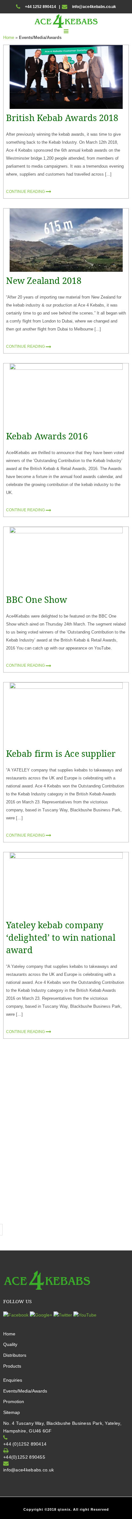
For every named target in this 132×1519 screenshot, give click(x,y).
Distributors (14, 1355)
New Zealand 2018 (44, 280)
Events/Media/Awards (25, 1391)
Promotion (13, 1401)
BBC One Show (36, 599)
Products (12, 1366)
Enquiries (12, 1380)
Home (8, 37)
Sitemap (11, 1412)
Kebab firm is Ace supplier (61, 753)
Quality (10, 1344)
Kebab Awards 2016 (47, 436)
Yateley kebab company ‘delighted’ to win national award (60, 937)
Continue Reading (26, 191)
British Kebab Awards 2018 (62, 118)
